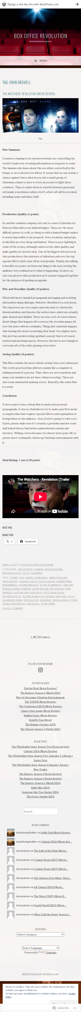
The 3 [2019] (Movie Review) (40, 701)
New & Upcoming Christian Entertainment (40, 697)
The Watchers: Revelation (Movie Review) (28, 93)
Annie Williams (58, 577)
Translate (51, 952)
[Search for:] (40, 811)
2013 (21, 577)
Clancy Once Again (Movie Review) (40, 711)
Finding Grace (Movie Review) (40, 715)
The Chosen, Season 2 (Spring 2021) (40, 729)
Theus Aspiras (61, 600)
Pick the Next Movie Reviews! (40, 688)
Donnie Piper (64, 581)
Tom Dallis (32, 603)
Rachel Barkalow (33, 596)
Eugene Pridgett (29, 585)
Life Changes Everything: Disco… (52, 878)
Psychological (11, 573)
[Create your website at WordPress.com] (40, 4)
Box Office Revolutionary (37, 564)
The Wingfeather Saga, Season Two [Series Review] (40, 746)
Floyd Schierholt (51, 585)
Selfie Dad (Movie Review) (55, 832)
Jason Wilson (40, 588)
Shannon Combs (12, 600)
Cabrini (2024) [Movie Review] (40, 751)
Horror (39, 569)
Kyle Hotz (36, 592)
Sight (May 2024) (40, 787)
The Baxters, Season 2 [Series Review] (40, 774)
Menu (43, 60)
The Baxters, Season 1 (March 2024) (40, 693)
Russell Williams (55, 596)
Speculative (31, 600)
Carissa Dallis (28, 581)
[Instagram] (40, 670)
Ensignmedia (10, 585)
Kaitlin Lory (21, 592)
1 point (13, 577)
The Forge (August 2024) (40, 796)
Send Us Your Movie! (40, 720)
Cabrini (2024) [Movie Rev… (56, 841)
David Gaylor (47, 581)
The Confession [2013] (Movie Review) (40, 706)
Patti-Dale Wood (54, 592)
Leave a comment (12, 608)
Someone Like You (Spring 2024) (40, 792)
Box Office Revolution (40, 35)
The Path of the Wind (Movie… (51, 850)
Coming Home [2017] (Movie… (51, 860)
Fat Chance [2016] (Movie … (49, 887)
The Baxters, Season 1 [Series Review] (40, 778)
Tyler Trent (48, 603)
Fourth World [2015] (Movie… (50, 905)
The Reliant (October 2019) (40, 724)
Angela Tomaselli (36, 577)
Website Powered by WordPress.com (40, 973)
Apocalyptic (25, 569)
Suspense (36, 573)
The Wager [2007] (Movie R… (50, 896)
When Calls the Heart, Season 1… (52, 914)
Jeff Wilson (57, 588)
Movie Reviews (54, 569)
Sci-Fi (26, 573)
